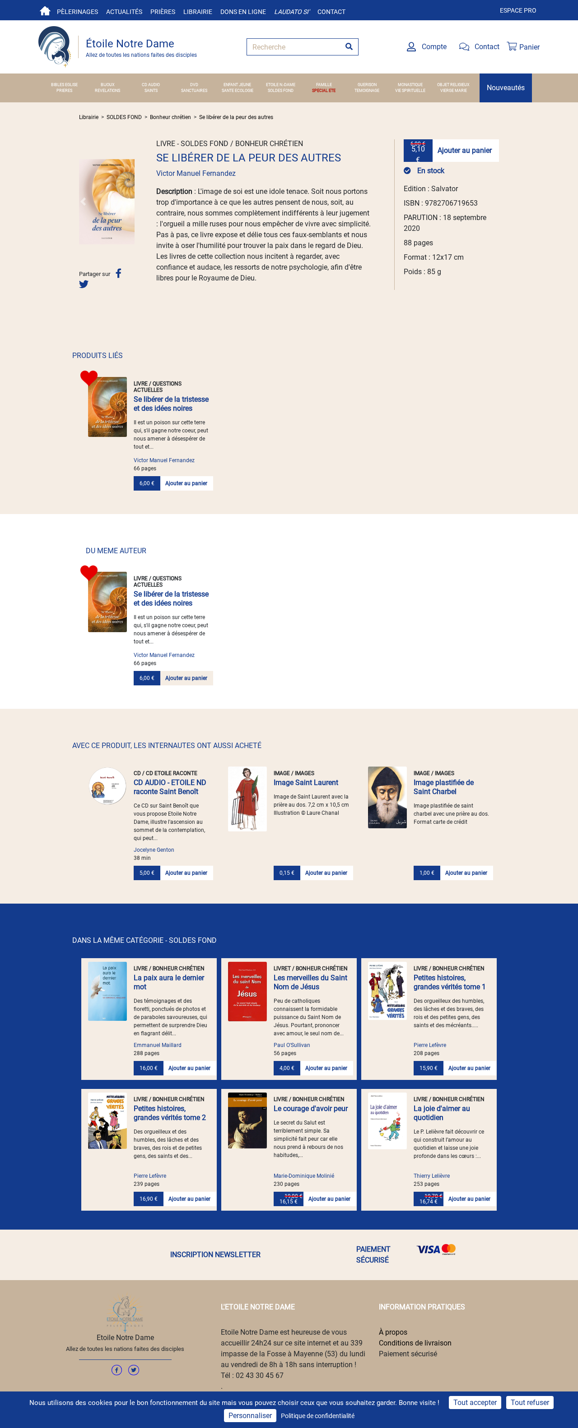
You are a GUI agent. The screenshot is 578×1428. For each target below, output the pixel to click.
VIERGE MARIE (453, 90)
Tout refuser (530, 1402)
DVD (194, 85)
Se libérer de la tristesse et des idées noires (171, 404)
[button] (83, 201)
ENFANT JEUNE (237, 85)
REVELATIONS (107, 90)
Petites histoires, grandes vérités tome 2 (170, 1113)
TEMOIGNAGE (366, 90)
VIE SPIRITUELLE (410, 90)
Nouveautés (506, 87)
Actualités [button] (124, 11)
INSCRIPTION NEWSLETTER (215, 1254)
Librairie (197, 11)
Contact (331, 11)
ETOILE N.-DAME (280, 85)
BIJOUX (108, 85)
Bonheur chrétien (170, 117)
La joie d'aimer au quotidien (442, 1113)
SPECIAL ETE (324, 90)
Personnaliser (250, 1415)
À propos (393, 1332)
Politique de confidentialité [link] (317, 1415)
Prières (162, 11)
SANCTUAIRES (194, 90)
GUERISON (367, 85)
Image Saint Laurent (306, 782)
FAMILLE (324, 85)
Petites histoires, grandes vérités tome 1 (450, 982)
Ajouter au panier (465, 150)
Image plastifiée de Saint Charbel (444, 787)
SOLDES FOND (281, 90)
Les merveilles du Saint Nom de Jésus (310, 982)
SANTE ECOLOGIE (237, 90)
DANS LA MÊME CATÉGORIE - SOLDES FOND (144, 940)
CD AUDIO (151, 85)
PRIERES (64, 90)
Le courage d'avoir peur (311, 1108)
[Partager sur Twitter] (84, 284)
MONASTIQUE (410, 85)
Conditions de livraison (415, 1343)
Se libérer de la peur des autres (236, 117)
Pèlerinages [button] (77, 11)
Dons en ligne (243, 11)
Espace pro (518, 10)
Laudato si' (291, 11)
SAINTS (151, 90)
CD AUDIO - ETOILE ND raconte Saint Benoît (170, 787)
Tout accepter (475, 1402)
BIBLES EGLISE (64, 85)
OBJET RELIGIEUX (453, 85)
